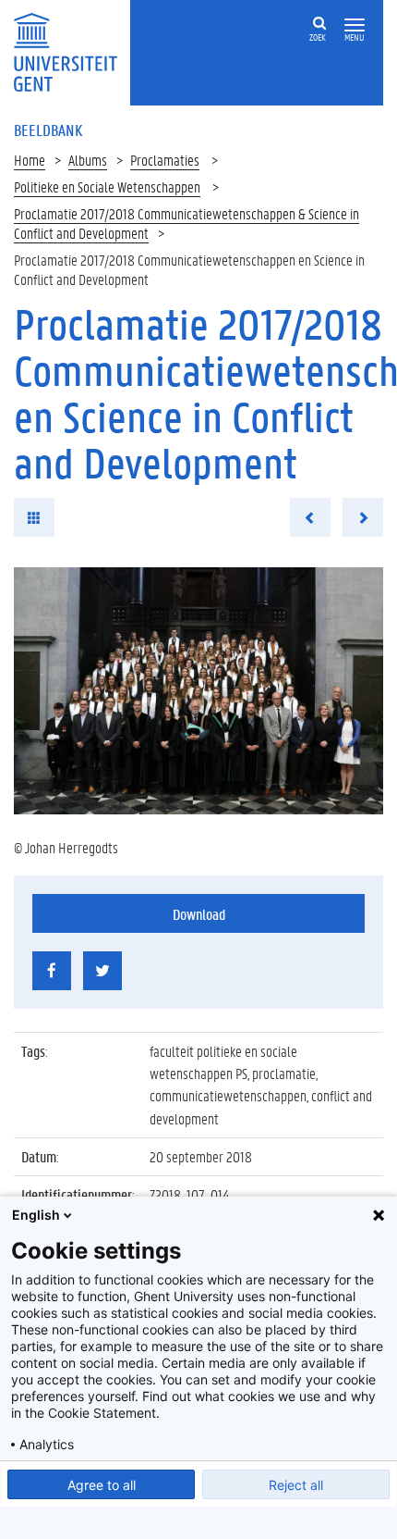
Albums (87, 159)
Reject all (296, 1485)
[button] (354, 25)
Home (29, 159)
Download (199, 914)
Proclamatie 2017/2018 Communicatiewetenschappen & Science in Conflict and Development (186, 223)
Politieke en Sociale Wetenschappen (107, 186)
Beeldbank (48, 129)
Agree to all (101, 1485)
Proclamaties (164, 159)
